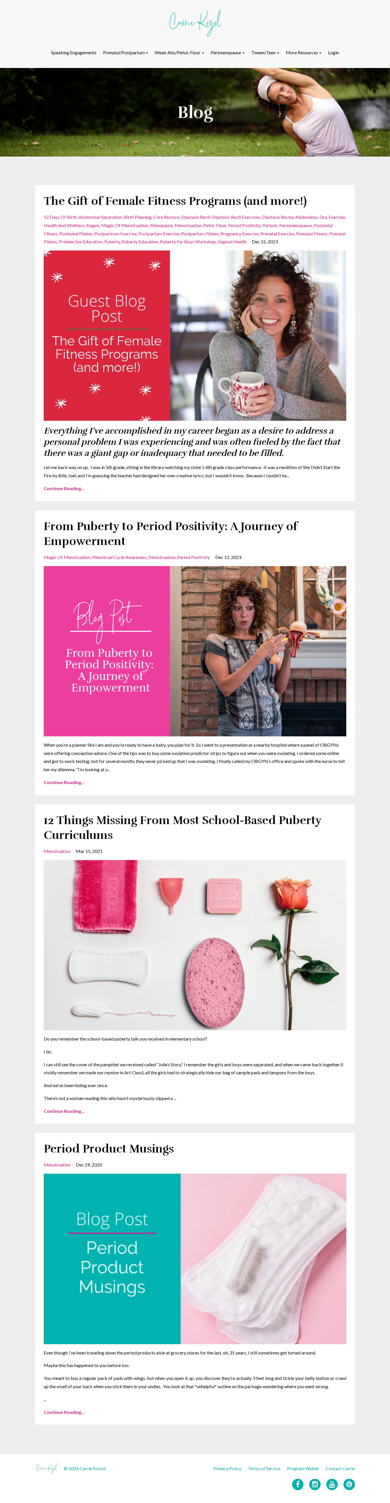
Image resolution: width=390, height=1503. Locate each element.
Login (333, 52)
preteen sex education (80, 241)
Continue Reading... (64, 488)
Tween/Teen (263, 52)
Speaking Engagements (74, 52)
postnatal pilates (76, 233)
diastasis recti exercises (236, 217)
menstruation (188, 225)
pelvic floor (214, 225)
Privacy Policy (227, 1468)
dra (323, 217)
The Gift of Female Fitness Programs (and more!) (175, 201)
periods (270, 225)
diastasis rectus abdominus (290, 217)
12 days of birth (60, 217)
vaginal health (232, 241)
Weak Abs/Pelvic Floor (177, 52)
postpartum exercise (158, 233)
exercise (337, 217)
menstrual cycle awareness (119, 557)
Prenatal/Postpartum (124, 52)
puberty (112, 241)
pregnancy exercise (239, 233)
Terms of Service (264, 1468)
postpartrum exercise (115, 233)
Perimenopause (226, 52)
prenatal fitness (311, 233)
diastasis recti (195, 217)
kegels (93, 225)
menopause (161, 225)
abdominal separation (100, 217)
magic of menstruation (124, 225)
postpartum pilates (200, 233)
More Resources (302, 52)
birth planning (138, 217)
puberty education (140, 241)
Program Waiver (303, 1468)
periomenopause (295, 225)
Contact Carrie (340, 1468)
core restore (166, 217)
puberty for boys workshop (188, 241)
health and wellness (64, 225)
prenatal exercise (277, 233)
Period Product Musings (109, 1149)
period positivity (244, 225)
